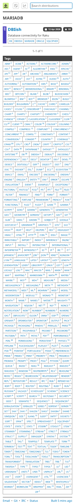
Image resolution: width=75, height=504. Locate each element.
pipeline (10, 345)
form (50, 194)
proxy (34, 360)
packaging (25, 325)
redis (8, 376)
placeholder (27, 345)
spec (30, 421)
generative (63, 209)
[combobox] (51, 6)
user (18, 476)
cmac (28, 124)
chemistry (51, 114)
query (66, 360)
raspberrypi (40, 371)
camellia (65, 104)
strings (65, 431)
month (9, 300)
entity (35, 179)
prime (8, 355)
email (21, 174)
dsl (30, 169)
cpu (19, 144)
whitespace (63, 481)
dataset (48, 149)
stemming (25, 431)
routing (44, 386)
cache (42, 104)
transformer (13, 461)
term (66, 441)
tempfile (33, 441)
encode (34, 174)
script (9, 396)
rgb (52, 381)
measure (49, 280)
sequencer (62, 401)
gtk (57, 224)
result (34, 381)
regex (18, 376)
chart (9, 114)
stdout (55, 426)
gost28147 (11, 224)
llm (67, 265)
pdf (46, 335)
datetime (11, 154)
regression (32, 376)
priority (41, 355)
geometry (20, 214)
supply (22, 436)
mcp (23, 280)
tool (18, 456)
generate (45, 209)
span (19, 421)
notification (12, 310)
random (25, 371)
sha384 (55, 411)
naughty (63, 300)
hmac (9, 235)
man (67, 270)
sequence (43, 401)
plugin (66, 345)
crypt (47, 144)
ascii (18, 78)
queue (9, 365)
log (19, 270)
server (66, 406)
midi (24, 290)
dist (58, 164)
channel (65, 109)
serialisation (12, 406)
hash (8, 230)
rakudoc (10, 371)
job (35, 255)
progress (65, 355)
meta (49, 285)
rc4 (53, 371)
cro (27, 144)
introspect (31, 250)
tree (48, 461)
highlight (64, 230)
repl (7, 381)
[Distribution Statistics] (25, 6)
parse (66, 325)
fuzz (27, 204)
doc (8, 169)
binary (51, 88)
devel (66, 159)
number (37, 310)
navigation (12, 305)
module (31, 295)
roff (8, 386)
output (56, 320)
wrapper (38, 486)
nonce (65, 305)
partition (11, 330)
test (21, 446)
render (66, 376)
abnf (8, 63)
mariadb (29, 41)
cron (36, 144)
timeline (65, 446)
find (38, 194)
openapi (9, 320)
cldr (67, 119)
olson (33, 315)
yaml (59, 486)
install (23, 245)
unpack (49, 471)
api (7, 73)
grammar (28, 224)
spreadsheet (45, 421)
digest (46, 164)
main (58, 270)
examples (44, 184)
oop (54, 315)
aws (44, 83)
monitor (64, 295)
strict (52, 431)
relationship (50, 376)
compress (26, 129)
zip (37, 491)
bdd (7, 88)
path (23, 335)
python (55, 360)
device (9, 164)
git (68, 214)
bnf (22, 99)
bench (18, 88)
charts (22, 114)
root (18, 386)
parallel (53, 325)
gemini (31, 209)
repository (20, 381)
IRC (23, 501)
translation (33, 461)
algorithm (40, 68)
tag (20, 441)
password (63, 330)
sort (8, 421)
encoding (50, 174)
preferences (63, 350)
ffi (43, 189)
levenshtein (11, 265)
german (35, 214)
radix (23, 365)
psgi (44, 360)
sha (15, 411)
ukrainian (11, 471)
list (59, 265)
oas (7, 315)
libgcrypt (37, 265)
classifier (55, 119)
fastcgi (24, 189)
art (8, 78)
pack (67, 320)
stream (40, 431)
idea (54, 235)
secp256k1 (49, 396)
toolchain (32, 456)
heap (19, 230)
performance (62, 335)
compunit (43, 129)
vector (26, 481)
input (9, 245)
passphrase (30, 330)
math (53, 275)
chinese (9, 119)
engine (9, 179)
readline (65, 371)
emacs (9, 174)
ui (58, 466)
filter (10, 194)
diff (36, 164)
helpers (41, 230)
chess (66, 114)
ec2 (50, 169)
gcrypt (9, 209)
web (49, 481)
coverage (63, 139)
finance (24, 194)
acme (19, 63)
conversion (12, 139)
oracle (40, 41)
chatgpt (35, 114)
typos (48, 466)
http (32, 235)
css (68, 144)
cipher (21, 119)
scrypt (21, 396)
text (31, 446)
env (45, 179)
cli (7, 124)
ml (33, 290)
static (19, 426)
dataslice (64, 149)
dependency (12, 159)
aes (7, 68)
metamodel (11, 290)
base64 (65, 83)
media (65, 280)
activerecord (49, 63)
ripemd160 (64, 381)
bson (55, 99)
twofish (10, 466)
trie (58, 461)
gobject (49, 219)
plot (55, 345)
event (29, 184)
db (10, 41)
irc (60, 250)
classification (37, 119)
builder (9, 104)
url (59, 471)
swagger (37, 436)
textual (42, 446)
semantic (25, 401)
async (40, 78)
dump (40, 169)
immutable (11, 240)
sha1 (23, 411)
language (21, 260)
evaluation (12, 184)
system (65, 436)
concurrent (13, 134)
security (64, 396)
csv (7, 149)
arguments (51, 73)
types (36, 466)
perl (9, 340)
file (58, 189)
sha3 (44, 411)
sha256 (34, 411)
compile (10, 129)
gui (67, 224)
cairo (53, 104)
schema (52, 391)
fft (49, 189)
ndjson (29, 305)
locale (8, 270)
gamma (65, 204)
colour (52, 124)
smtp (53, 416)
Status (34, 501)
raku (35, 365)
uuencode (63, 476)
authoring (12, 83)
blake (34, 94)
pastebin (10, 335)
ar (24, 73)
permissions (26, 340)
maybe (10, 280)
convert (30, 139)
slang (32, 416)
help (29, 230)
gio (59, 214)
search (34, 396)
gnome (34, 219)
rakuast (49, 365)
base (54, 83)
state (8, 426)
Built (61, 501)
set (6, 411)
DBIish (14, 29)
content (64, 134)
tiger (54, 446)
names (34, 300)
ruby (57, 386)
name (22, 300)
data (18, 149)
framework (43, 199)
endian (65, 174)
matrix (65, 275)
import (26, 240)
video (38, 481)
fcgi (35, 189)
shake (67, 411)
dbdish (18, 41)
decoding (63, 154)
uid (67, 466)
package (9, 325)
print (30, 355)
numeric (65, 310)
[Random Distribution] (16, 6)
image (65, 235)
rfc (44, 381)
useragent (33, 476)
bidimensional (34, 88)
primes (19, 355)
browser (43, 99)
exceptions (62, 184)
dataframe (32, 149)
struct (9, 436)
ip (52, 250)
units (25, 471)
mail (49, 270)
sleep (43, 416)
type (24, 466)
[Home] (6, 6)
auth (66, 78)
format (64, 194)
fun (68, 199)
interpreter (13, 250)
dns (67, 164)
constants (47, 134)
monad (48, 295)
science (65, 391)
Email (6, 501)
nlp (53, 305)
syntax (51, 436)
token (66, 451)
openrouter (25, 320)
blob (46, 94)
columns (65, 124)
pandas (40, 325)
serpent (53, 406)
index (39, 240)
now (26, 310)
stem (67, 426)
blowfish (11, 99)
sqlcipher (52, 41)
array (66, 73)
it (68, 250)
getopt (48, 214)
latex (34, 260)
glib (8, 219)
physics (63, 340)
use (8, 476)
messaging (33, 285)
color (39, 124)
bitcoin (20, 94)
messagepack (13, 285)
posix (49, 350)
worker (9, 486)
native (48, 300)
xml (50, 486)
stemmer (10, 431)
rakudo (65, 365)
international (61, 245)
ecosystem (63, 169)
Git (16, 501)
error (55, 179)
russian (9, 391)
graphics (44, 224)
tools (46, 456)
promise (9, 360)
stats (31, 426)
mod (54, 290)
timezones (36, 451)
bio (7, 94)
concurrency (61, 129)
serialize (29, 406)
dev (56, 159)
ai (27, 68)
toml (8, 456)
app (16, 73)
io (44, 250)
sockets (65, 416)
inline (66, 240)
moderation (13, 295)
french (57, 199)
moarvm (43, 290)
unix (36, 471)
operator (42, 320)
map (8, 275)
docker (20, 169)
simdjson (10, 416)
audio (54, 78)
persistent (46, 340)
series (42, 406)
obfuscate (20, 315)
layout (45, 260)
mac (28, 270)
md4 (35, 280)
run (67, 386)
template (50, 441)
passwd (47, 330)
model (66, 290)
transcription (62, 456)
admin (66, 63)
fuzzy (39, 204)
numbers (51, 310)
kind (54, 255)
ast (29, 78)
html (20, 235)
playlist (43, 345)
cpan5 (8, 144)
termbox (9, 446)
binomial (65, 88)
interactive (39, 245)
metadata (63, 285)
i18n (43, 235)
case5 (8, 109)
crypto (58, 144)
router (30, 386)
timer (8, 451)
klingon (65, 255)
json (44, 255)
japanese (9, 255)
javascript (24, 255)
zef (68, 486)
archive (35, 73)
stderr (42, 426)
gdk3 (20, 209)
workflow (24, 486)
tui (67, 461)
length (66, 260)
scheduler (37, 391)
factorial (10, 189)
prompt (23, 360)
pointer (19, 350)
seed (9, 401)
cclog (19, 109)
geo (7, 214)
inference (52, 240)
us (68, 471)
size (22, 416)
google (65, 219)
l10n (8, 260)
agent (17, 68)
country (46, 139)
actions (32, 63)
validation (11, 481)
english (22, 179)
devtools (23, 164)
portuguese (34, 350)
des (25, 159)
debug (49, 154)
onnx (44, 315)
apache (65, 68)
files (67, 189)
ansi (54, 68)
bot (31, 99)
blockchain (62, 94)
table (9, 441)
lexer (25, 265)
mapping (20, 275)
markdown (37, 275)
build (66, 99)
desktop (45, 159)
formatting (11, 199)
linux (50, 265)
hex (51, 230)
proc (52, 355)
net (42, 305)
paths (35, 335)
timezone (20, 451)
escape (66, 179)
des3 (34, 159)
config (31, 134)
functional (12, 204)
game (51, 204)
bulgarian (23, 104)
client (17, 124)
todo (56, 451)
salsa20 (23, 391)
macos (38, 270)
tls (47, 451)
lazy (55, 260)
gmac (20, 219)
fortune (27, 199)
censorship (34, 109)
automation (30, 83)
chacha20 (50, 109)
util (48, 476)
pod (7, 350)
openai (66, 315)
